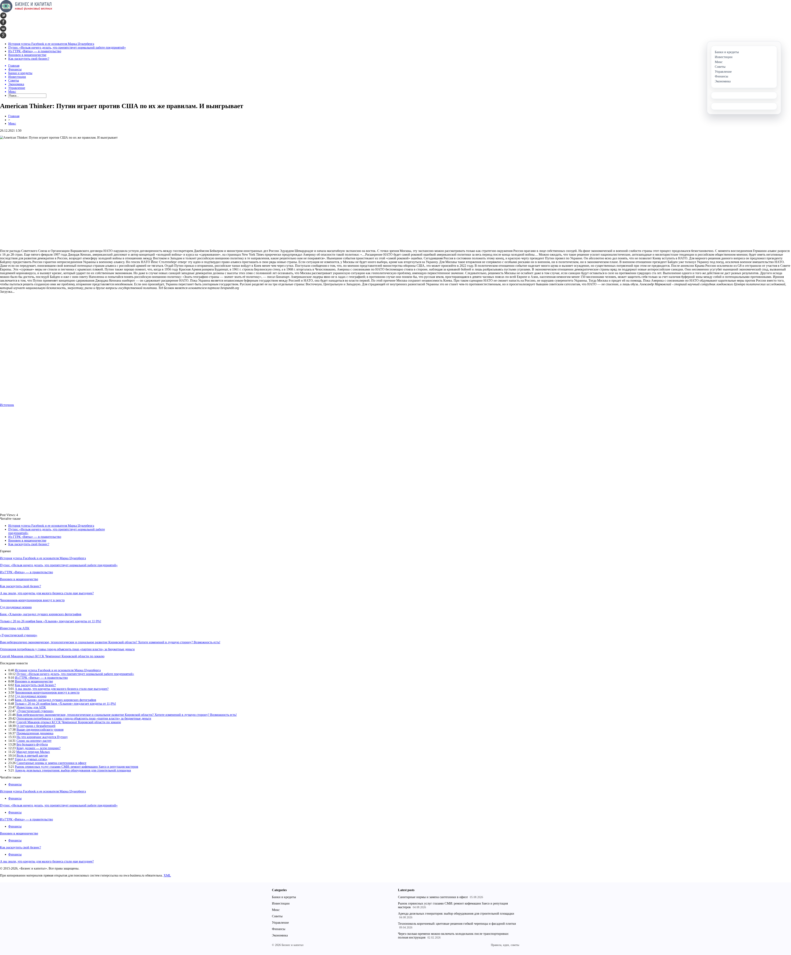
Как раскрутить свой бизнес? (28, 58)
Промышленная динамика (34, 733)
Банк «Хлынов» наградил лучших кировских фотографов (40, 614)
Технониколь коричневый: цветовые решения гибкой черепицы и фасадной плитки (457, 923)
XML (167, 875)
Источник (7, 405)
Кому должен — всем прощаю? (38, 748)
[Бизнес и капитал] (26, 11)
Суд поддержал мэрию (16, 607)
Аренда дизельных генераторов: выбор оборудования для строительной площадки (73, 770)
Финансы (15, 784)
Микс (12, 123)
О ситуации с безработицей (35, 726)
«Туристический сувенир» (18, 635)
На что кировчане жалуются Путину (42, 737)
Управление (280, 922)
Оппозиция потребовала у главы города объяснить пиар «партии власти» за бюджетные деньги (67, 649)
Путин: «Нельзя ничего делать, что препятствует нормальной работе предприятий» (67, 47)
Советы (277, 916)
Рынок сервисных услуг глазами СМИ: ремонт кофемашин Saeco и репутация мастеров (76, 766)
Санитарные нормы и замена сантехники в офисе (51, 763)
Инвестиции (281, 903)
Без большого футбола (32, 744)
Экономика (280, 935)
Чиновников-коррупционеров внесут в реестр (32, 600)
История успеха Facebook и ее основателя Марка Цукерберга (51, 44)
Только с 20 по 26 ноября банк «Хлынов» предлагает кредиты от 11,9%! (50, 621)
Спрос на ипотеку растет (33, 740)
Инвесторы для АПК (14, 628)
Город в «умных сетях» (31, 759)
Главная (13, 116)
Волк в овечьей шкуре (32, 755)
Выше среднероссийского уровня (39, 729)
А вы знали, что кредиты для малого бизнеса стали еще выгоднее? (47, 593)
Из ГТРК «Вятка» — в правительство (34, 51)
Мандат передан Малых (33, 752)
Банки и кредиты (284, 897)
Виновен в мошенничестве (27, 55)
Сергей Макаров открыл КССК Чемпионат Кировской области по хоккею (52, 656)
